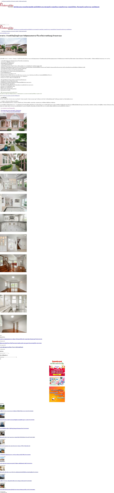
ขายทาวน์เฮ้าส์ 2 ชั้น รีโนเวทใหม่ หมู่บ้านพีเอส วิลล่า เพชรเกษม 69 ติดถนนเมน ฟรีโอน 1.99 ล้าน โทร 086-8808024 (17, 489)
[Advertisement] (57, 15)
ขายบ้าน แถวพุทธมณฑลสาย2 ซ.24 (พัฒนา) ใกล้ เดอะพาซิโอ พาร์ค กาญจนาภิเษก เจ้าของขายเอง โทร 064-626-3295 (21, 339)
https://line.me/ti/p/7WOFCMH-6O (14, 111)
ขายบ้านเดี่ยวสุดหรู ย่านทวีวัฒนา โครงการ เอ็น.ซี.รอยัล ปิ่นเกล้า (11, 347)
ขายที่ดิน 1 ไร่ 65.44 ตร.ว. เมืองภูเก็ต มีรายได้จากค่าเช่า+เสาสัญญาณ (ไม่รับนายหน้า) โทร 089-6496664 (16, 480)
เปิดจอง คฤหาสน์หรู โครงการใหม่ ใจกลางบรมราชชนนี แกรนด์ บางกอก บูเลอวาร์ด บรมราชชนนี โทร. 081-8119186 (21, 343)
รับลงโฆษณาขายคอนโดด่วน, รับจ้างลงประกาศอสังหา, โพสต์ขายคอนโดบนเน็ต (14, 1)
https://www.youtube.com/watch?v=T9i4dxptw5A (11, 95)
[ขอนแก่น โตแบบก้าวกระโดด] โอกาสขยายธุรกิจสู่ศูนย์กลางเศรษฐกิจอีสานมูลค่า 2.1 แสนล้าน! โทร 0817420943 (17, 419)
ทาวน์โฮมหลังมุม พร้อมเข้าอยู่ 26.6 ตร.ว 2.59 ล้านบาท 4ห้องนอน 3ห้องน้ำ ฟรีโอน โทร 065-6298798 (15, 454)
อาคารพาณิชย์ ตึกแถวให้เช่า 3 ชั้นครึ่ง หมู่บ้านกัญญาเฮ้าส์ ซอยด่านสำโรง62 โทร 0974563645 (14, 428)
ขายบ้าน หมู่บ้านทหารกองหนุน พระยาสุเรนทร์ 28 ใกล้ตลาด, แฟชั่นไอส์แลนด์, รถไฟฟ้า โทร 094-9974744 (16, 463)
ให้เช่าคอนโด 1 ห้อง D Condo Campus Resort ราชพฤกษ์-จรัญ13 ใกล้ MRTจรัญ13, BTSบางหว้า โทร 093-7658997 (17, 437)
